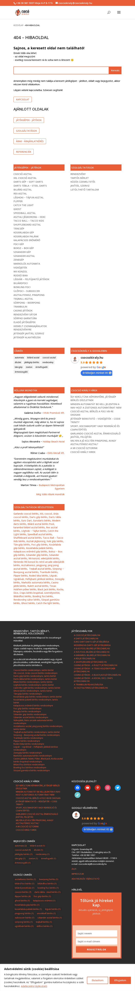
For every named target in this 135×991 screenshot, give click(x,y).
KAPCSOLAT (22, 99)
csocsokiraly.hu (92, 357)
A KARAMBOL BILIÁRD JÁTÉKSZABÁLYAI (92, 655)
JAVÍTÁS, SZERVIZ (80, 185)
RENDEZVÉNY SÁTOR (25, 314)
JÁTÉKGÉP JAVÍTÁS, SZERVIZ (29, 333)
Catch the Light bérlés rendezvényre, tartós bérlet (37, 687)
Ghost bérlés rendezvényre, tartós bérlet (33, 690)
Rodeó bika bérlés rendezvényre (29, 744)
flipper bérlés (23, 896)
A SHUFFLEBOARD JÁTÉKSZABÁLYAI (90, 662)
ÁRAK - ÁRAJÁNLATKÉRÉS (30, 141)
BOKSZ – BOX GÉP (24, 248)
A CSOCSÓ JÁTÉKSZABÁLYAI (87, 635)
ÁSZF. (74, 869)
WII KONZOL (20, 271)
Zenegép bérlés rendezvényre (28, 752)
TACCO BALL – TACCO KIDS (29, 220)
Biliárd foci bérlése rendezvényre (29, 764)
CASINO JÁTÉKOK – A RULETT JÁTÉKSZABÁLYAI (95, 665)
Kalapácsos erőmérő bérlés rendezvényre (33, 705)
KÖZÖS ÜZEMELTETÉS (82, 181)
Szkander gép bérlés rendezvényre (30, 714)
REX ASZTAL (20, 193)
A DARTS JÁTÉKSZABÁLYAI (86, 638)
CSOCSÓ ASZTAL (23, 174)
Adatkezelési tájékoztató (34, 986)
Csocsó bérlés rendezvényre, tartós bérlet (34, 670)
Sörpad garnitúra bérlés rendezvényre (32, 770)
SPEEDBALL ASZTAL (25, 213)
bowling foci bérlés (48, 887)
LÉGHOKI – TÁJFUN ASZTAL (29, 197)
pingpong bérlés (24, 913)
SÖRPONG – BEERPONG (27, 302)
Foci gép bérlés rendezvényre (27, 708)
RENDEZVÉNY (78, 174)
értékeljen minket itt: (95, 373)
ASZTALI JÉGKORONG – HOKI (29, 216)
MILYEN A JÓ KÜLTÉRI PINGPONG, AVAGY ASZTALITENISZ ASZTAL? (34, 822)
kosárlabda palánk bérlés (28, 909)
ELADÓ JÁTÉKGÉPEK (25, 322)
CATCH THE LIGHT (24, 205)
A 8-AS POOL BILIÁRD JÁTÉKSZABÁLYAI (92, 648)
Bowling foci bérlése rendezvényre (30, 767)
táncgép (19, 367)
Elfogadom (120, 980)
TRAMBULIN (20, 306)
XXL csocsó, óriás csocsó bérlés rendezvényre (35, 673)
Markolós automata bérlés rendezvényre (33, 755)
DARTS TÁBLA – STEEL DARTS (30, 185)
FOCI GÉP (19, 244)
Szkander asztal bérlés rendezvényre (31, 717)
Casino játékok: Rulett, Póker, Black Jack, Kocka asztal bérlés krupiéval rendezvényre (38, 760)
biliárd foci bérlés (24, 883)
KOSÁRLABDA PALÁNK (26, 236)
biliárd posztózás (24, 887)
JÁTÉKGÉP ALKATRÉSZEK (27, 337)
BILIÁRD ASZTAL (23, 189)
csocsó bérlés (23, 892)
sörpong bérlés (24, 922)
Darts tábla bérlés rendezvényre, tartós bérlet (35, 679)
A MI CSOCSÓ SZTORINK (83, 448)
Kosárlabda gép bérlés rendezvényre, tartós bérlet (38, 696)
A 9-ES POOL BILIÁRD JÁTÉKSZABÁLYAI (91, 652)
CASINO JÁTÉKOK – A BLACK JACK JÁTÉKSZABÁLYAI (97, 675)
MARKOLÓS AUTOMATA (27, 263)
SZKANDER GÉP (22, 252)
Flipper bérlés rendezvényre (27, 741)
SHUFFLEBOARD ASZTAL (27, 224)
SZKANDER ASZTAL (24, 256)
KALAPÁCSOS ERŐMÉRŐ (27, 240)
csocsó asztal (49, 357)
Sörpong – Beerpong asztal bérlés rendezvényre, (37, 735)
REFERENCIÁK (23, 151)
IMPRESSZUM (78, 873)
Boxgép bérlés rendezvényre (27, 711)
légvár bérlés (53, 909)
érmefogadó (42, 367)
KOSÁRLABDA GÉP (24, 232)
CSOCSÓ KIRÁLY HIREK (82, 452)
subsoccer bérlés (24, 917)
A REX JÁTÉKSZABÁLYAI (84, 658)
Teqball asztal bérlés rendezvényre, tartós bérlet (37, 732)
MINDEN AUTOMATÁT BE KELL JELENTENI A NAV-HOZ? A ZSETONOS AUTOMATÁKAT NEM (38, 793)
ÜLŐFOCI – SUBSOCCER (27, 291)
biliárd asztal (33, 357)
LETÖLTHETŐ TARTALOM (84, 189)
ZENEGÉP (19, 259)
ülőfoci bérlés (45, 926)
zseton (29, 367)
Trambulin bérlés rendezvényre (28, 738)
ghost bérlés (22, 900)
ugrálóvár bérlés (24, 926)
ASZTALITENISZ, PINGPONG (29, 295)
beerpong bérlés (48, 879)
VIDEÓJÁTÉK (20, 267)
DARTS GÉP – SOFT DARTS (28, 181)
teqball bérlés (44, 922)
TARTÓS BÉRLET (79, 177)
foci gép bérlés (42, 896)
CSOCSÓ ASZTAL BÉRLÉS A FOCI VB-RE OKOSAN (38, 798)
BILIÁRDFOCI (21, 283)
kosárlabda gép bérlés (27, 904)
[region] (67, 977)
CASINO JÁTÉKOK (23, 310)
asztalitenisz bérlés (25, 879)
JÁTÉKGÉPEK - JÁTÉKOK (28, 120)
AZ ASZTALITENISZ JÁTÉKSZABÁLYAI (91, 687)
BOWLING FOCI (22, 287)
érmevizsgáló (21, 371)
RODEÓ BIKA (21, 275)
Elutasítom (97, 980)
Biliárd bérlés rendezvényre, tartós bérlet (33, 682)
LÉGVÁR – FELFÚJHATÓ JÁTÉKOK (31, 279)
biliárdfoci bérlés (47, 883)
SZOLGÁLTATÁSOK (26, 130)
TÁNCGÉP (19, 228)
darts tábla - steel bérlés (47, 892)
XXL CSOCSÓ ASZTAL (25, 177)
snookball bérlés (46, 913)
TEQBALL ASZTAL (23, 298)
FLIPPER (18, 201)
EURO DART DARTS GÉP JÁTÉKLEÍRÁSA (91, 641)
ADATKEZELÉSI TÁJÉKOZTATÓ (85, 878)
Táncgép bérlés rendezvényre (28, 693)
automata (19, 357)
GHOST (17, 209)
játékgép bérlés (31, 362)
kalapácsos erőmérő (44, 900)
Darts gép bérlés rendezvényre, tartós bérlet (35, 676)
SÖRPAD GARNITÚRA (25, 318)
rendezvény (47, 362)
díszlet (18, 362)
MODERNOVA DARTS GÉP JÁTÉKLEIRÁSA (92, 645)
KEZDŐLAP (18, 25)
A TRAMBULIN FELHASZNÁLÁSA (88, 684)
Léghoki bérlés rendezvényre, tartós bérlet (34, 685)
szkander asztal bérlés (50, 917)
